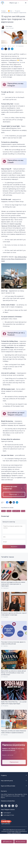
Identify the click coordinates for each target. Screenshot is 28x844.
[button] (2, 502)
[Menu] (25, 2)
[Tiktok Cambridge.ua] (2, 806)
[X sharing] (6, 49)
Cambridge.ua (6, 475)
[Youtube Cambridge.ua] (16, 806)
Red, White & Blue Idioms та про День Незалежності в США (14, 259)
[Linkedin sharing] (9, 49)
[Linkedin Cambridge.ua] (13, 806)
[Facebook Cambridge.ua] (6, 806)
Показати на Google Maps (8, 800)
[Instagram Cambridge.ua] (9, 806)
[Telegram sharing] (12, 49)
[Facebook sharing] (2, 49)
